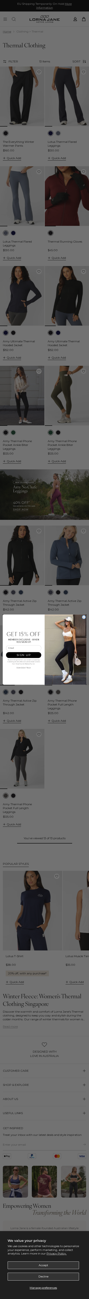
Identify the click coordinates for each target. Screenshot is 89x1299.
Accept (43, 1265)
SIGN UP (24, 655)
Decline (43, 1276)
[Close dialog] (83, 617)
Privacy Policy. (57, 1253)
